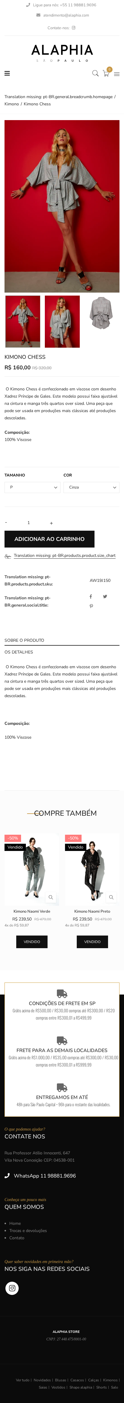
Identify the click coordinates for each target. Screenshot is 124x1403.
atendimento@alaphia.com (66, 15)
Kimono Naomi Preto (92, 911)
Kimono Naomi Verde (32, 911)
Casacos (77, 1380)
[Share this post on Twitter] (109, 597)
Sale (114, 1387)
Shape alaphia (81, 1387)
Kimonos (110, 1380)
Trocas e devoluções (28, 1231)
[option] (62, 206)
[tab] (62, 640)
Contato (16, 1238)
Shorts (101, 1387)
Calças (93, 1380)
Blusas (60, 1380)
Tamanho (15, 475)
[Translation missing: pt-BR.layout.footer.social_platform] (73, 28)
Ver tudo (22, 1380)
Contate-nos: (59, 28)
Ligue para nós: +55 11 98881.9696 (64, 5)
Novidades (42, 1380)
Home (15, 1223)
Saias (43, 1387)
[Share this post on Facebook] (96, 597)
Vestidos (58, 1387)
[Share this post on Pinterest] (91, 606)
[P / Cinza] (22, 322)
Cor (68, 475)
